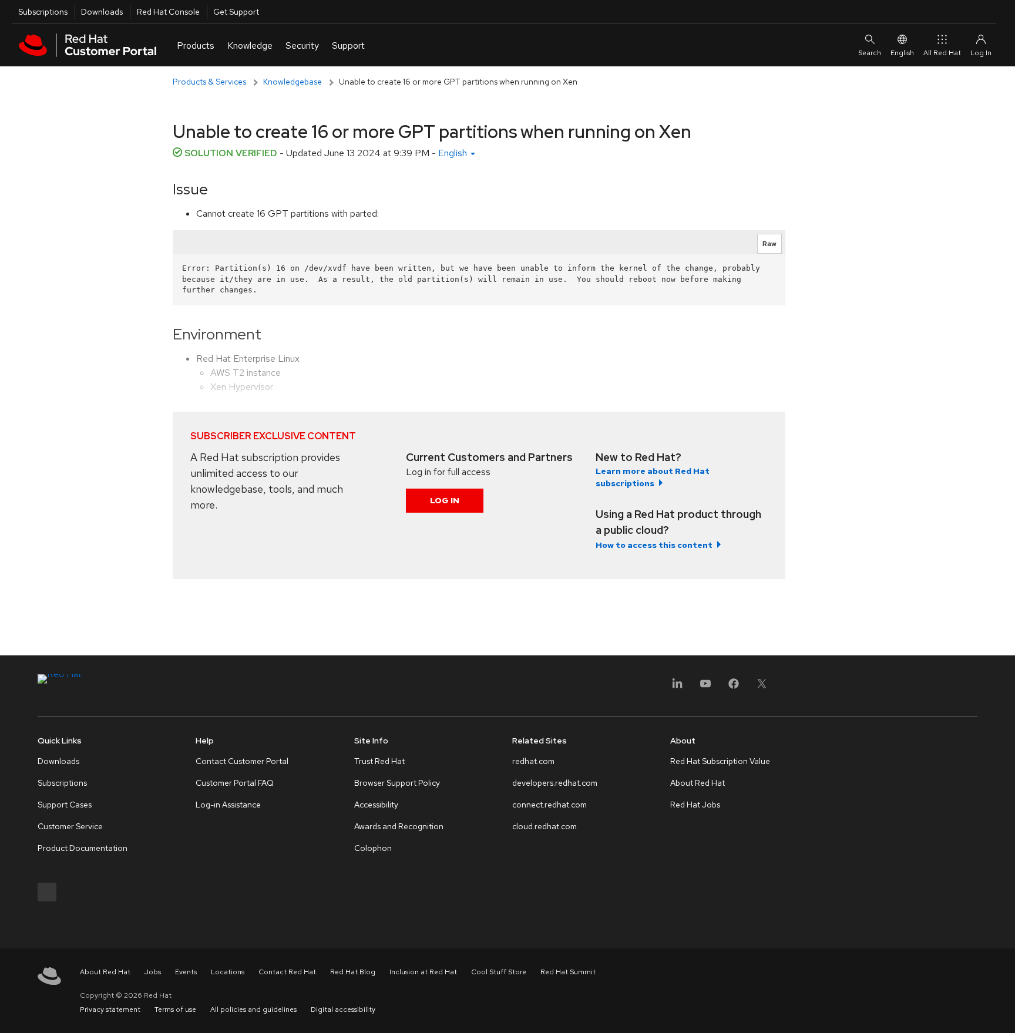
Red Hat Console (168, 11)
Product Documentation (82, 848)
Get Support (236, 11)
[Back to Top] (1002, 1011)
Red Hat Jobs (695, 804)
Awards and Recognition (398, 826)
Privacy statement (110, 1009)
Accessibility (376, 804)
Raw (769, 243)
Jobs (152, 972)
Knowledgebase (292, 81)
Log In (444, 500)
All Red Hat (942, 53)
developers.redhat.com (554, 783)
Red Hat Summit (568, 972)
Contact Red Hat (287, 972)
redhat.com (533, 761)
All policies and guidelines (253, 1009)
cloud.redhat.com (544, 826)
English (902, 53)
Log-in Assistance (228, 804)
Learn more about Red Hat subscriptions (653, 477)
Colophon (373, 848)
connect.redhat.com (549, 804)
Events (186, 972)
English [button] (453, 153)
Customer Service (70, 826)
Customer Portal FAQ (235, 783)
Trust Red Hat (379, 761)
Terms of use (175, 1009)
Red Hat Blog (352, 972)
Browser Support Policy (397, 783)
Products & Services (209, 81)
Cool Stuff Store (498, 972)
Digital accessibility (343, 1009)
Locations (227, 972)
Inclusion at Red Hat (423, 972)
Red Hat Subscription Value (720, 761)
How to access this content (654, 545)
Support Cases (65, 804)
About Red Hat (697, 783)
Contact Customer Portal (242, 761)
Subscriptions (43, 11)
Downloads (102, 11)
